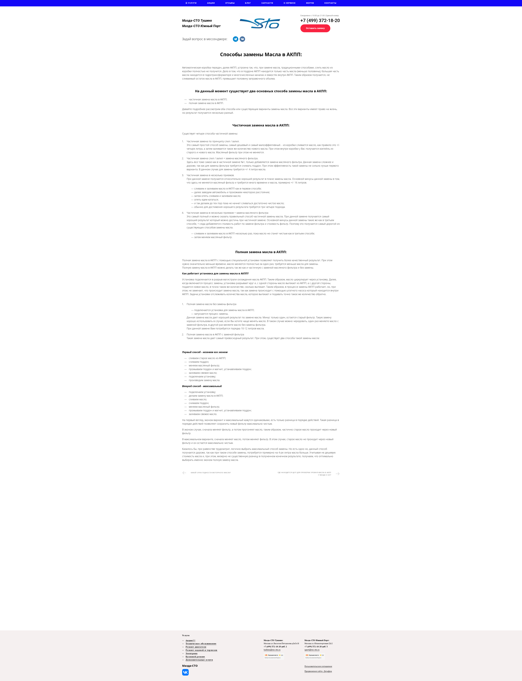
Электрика (192, 653)
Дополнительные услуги (199, 659)
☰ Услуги (191, 3)
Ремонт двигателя (196, 646)
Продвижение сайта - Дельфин (318, 671)
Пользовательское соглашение (318, 666)
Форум (310, 3)
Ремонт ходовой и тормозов (201, 650)
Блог (248, 3)
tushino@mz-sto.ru (272, 649)
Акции (211, 3)
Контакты (330, 3)
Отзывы (230, 3)
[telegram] (235, 39)
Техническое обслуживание (201, 643)
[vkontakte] (242, 39)
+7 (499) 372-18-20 (320, 20)
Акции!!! (190, 640)
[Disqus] (261, 521)
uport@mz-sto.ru (311, 649)
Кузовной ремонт (195, 656)
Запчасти (267, 3)
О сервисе (290, 3)
